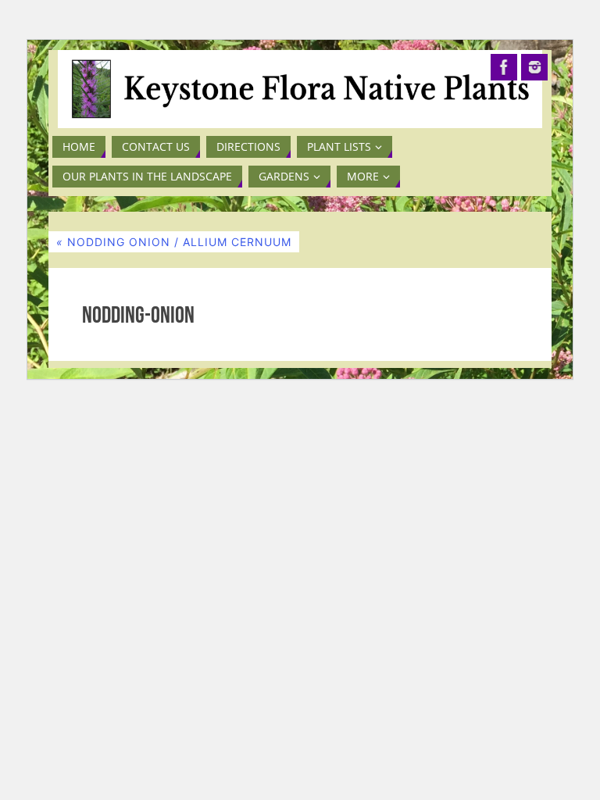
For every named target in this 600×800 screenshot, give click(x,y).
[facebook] (504, 67)
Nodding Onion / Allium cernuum (173, 241)
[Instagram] (534, 67)
